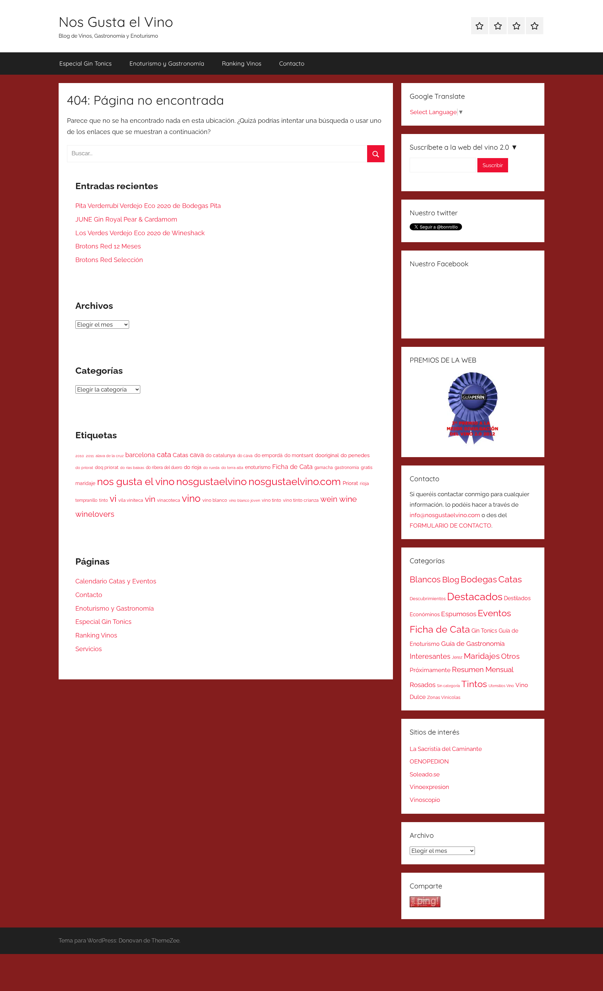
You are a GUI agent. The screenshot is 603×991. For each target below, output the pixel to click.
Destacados (474, 596)
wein (328, 499)
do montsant (298, 455)
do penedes (355, 455)
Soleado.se (425, 774)
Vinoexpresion (429, 786)
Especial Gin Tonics (85, 63)
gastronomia (347, 467)
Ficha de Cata (292, 466)
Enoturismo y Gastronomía (166, 63)
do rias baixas (132, 467)
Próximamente (430, 669)
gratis (366, 467)
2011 (90, 456)
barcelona (140, 455)
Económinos (425, 614)
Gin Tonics (484, 630)
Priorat (350, 483)
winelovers (94, 514)
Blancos (425, 579)
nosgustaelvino (211, 481)
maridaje (85, 483)
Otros (510, 656)
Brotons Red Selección (109, 259)
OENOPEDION (429, 761)
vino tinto (271, 500)
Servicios (88, 649)
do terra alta (232, 467)
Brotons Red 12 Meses (108, 246)
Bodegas (479, 579)
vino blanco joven (244, 500)
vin (150, 499)
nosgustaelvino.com (294, 481)
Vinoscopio (425, 799)
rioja (364, 483)
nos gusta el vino (135, 481)
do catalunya (221, 455)
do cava (245, 455)
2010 (79, 455)
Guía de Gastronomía (473, 643)
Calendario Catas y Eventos (115, 581)
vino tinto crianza (301, 500)
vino (191, 498)
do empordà (268, 455)
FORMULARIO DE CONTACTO (450, 525)
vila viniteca (130, 500)
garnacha (323, 467)
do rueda (211, 467)
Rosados (423, 684)
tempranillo (86, 500)
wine (348, 499)
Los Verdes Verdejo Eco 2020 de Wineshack (140, 233)
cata (164, 454)
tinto (103, 500)
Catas (180, 455)
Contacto (291, 63)
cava (197, 455)
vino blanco (214, 500)
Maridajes (482, 656)
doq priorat (106, 467)
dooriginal (327, 455)
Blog (450, 579)
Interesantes (430, 656)
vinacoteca (168, 500)
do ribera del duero (164, 467)
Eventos (494, 613)
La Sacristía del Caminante (446, 748)
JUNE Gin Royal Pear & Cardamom (126, 219)
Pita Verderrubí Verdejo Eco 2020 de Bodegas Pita (148, 205)
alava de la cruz (110, 456)
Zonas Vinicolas (443, 697)
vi (113, 498)
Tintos (474, 684)
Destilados (517, 598)
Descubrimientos (428, 598)
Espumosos (458, 614)
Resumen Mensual (483, 669)
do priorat (84, 467)
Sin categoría (448, 686)
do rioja (192, 467)
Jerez (457, 657)
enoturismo (257, 467)
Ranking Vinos (241, 63)
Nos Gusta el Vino (116, 21)
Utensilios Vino (501, 686)
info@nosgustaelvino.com (445, 515)
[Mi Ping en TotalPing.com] (425, 905)
